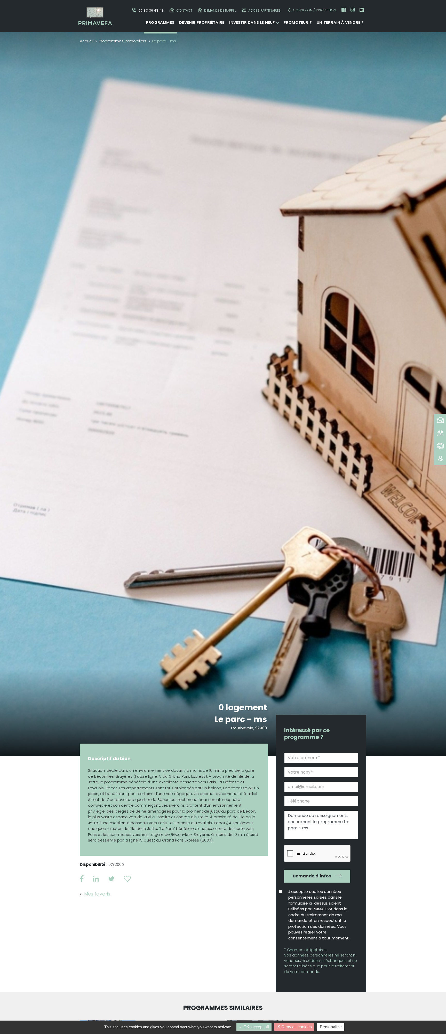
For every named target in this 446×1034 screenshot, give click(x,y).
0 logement (243, 707)
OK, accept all (255, 1027)
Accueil (86, 41)
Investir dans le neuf (252, 22)
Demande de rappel (220, 10)
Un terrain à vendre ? (340, 22)
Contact (184, 10)
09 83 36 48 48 (151, 10)
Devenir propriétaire (201, 22)
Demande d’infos (312, 876)
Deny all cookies (296, 1027)
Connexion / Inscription (314, 10)
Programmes (160, 22)
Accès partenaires (264, 10)
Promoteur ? (298, 22)
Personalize (331, 1027)
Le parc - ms (240, 719)
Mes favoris (97, 894)
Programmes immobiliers (123, 41)
